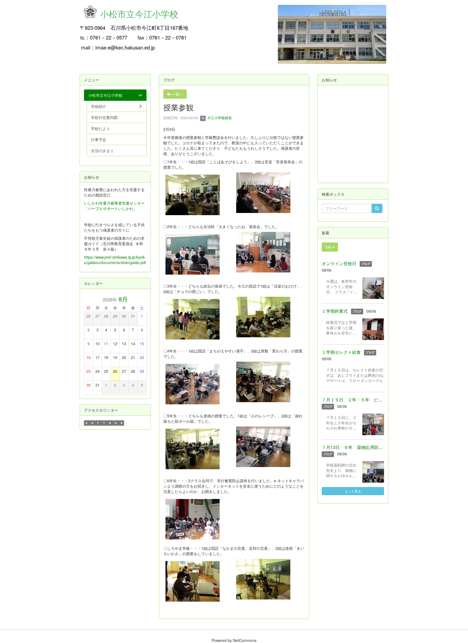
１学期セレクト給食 (341, 352)
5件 (328, 247)
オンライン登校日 (339, 263)
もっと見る (353, 491)
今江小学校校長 (219, 117)
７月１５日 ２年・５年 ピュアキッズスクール (369, 400)
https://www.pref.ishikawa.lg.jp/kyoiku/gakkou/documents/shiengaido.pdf (115, 259)
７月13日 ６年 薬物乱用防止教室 (357, 447)
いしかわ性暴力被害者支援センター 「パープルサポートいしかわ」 (114, 205)
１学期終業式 (335, 311)
